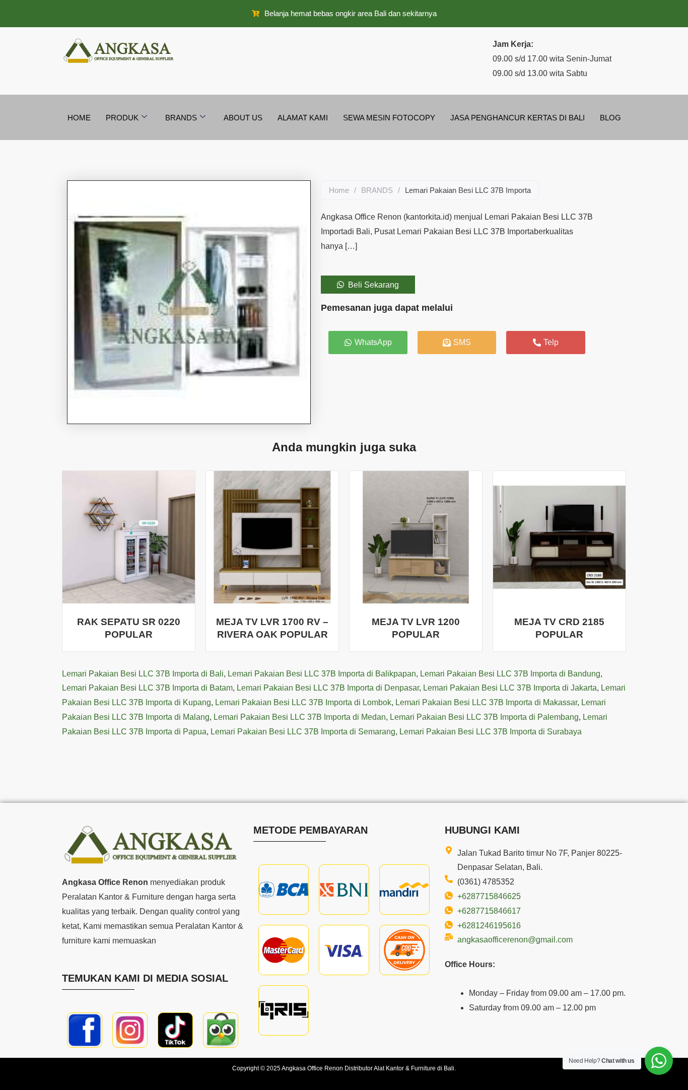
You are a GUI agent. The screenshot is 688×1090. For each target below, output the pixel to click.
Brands (181, 117)
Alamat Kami (303, 117)
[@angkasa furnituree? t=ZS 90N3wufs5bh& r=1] (175, 1030)
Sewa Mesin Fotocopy (389, 117)
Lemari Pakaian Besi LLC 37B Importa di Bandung (510, 673)
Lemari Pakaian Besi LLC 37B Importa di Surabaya (490, 731)
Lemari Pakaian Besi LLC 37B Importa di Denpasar (328, 688)
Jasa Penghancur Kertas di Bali (517, 117)
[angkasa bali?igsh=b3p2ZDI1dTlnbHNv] (130, 1030)
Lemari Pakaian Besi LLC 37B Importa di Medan (300, 717)
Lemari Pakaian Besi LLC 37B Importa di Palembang (484, 717)
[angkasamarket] (220, 1030)
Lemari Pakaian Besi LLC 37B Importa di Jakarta (510, 688)
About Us (243, 117)
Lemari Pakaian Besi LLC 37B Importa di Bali (143, 673)
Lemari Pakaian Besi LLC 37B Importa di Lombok (303, 702)
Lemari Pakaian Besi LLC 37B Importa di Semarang (303, 731)
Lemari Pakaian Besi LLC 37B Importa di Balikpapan (322, 673)
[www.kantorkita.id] (120, 50)
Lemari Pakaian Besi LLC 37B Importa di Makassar (486, 702)
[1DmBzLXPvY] (84, 1030)
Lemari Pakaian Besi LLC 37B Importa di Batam (147, 688)
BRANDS (377, 190)
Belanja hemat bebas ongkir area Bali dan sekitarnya (350, 13)
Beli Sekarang (373, 285)
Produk (122, 117)
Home (79, 117)
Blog (610, 117)
